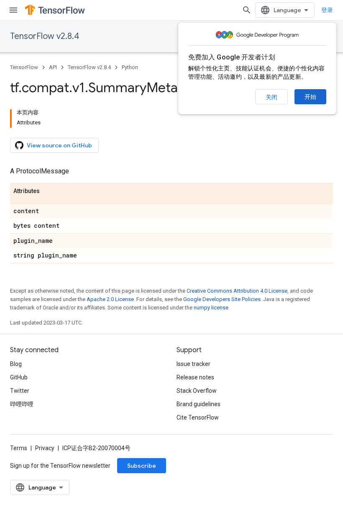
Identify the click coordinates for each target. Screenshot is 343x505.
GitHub (19, 377)
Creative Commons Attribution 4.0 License (237, 291)
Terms (18, 448)
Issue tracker (193, 364)
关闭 (271, 97)
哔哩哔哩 (21, 404)
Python (130, 67)
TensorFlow (24, 67)
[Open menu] (13, 10)
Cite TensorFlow (198, 417)
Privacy (44, 448)
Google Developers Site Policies (222, 299)
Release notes (195, 377)
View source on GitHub (59, 145)
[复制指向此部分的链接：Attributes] (48, 191)
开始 (310, 96)
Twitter (19, 390)
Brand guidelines (198, 404)
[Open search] (247, 10)
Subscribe (141, 465)
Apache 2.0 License (110, 299)
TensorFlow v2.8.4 (44, 36)
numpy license (211, 307)
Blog (16, 364)
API (53, 67)
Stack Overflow (197, 390)
